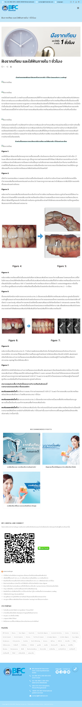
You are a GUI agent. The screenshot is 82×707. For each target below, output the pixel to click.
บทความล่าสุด (8, 571)
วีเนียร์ (13, 653)
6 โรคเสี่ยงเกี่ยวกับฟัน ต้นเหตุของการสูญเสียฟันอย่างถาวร (21, 613)
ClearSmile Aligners (42, 633)
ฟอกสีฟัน (70, 645)
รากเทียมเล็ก (6, 653)
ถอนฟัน (46, 645)
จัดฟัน (74, 641)
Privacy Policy (38, 704)
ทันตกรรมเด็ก (54, 645)
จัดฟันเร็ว (15, 645)
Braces (14, 633)
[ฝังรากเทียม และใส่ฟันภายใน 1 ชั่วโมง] (41, 42)
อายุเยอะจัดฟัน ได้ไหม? (10, 618)
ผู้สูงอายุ (63, 645)
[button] (75, 669)
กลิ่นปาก (60, 641)
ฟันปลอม (5, 649)
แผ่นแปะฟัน (31, 653)
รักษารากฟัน (43, 649)
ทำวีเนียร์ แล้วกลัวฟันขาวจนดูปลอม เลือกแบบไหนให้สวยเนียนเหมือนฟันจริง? (25, 575)
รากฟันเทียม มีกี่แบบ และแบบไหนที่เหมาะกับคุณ (21, 506)
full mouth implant (38, 637)
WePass (52, 641)
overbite (25, 641)
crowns (67, 633)
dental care (75, 633)
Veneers (45, 641)
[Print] (12, 66)
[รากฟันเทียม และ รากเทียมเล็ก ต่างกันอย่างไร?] (21, 449)
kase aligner (75, 637)
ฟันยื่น (22, 649)
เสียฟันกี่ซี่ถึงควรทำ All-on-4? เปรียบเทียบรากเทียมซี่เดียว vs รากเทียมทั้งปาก (26, 578)
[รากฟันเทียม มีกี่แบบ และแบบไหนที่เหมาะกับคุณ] (21, 487)
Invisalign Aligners (52, 637)
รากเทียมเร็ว (72, 649)
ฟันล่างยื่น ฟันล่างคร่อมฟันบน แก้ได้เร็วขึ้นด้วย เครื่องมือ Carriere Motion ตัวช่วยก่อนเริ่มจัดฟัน (31, 586)
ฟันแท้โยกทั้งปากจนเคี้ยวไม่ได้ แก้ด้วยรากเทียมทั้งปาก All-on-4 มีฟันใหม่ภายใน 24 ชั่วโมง (29, 581)
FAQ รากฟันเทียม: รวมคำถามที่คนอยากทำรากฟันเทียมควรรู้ (20, 589)
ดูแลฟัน (39, 645)
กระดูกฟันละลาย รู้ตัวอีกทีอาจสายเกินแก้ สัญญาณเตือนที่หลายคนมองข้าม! (25, 597)
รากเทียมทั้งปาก (62, 649)
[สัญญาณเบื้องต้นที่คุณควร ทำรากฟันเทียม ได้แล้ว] (61, 449)
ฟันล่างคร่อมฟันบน (32, 649)
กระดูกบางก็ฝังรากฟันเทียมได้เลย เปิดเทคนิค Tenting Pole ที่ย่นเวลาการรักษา (26, 599)
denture (28, 637)
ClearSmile (31, 633)
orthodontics (16, 641)
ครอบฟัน (67, 641)
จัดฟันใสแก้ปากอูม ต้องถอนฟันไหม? (14, 594)
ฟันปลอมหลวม (14, 649)
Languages (60, 2)
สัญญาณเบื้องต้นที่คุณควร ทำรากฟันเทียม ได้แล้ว (61, 467)
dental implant (7, 637)
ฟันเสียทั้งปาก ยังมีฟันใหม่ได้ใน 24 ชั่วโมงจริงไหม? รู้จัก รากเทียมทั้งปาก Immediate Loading (30, 591)
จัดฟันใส (32, 645)
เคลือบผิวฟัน (21, 653)
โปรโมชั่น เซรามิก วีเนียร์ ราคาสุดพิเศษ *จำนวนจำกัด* (19, 610)
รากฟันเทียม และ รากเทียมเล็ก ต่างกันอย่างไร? (21, 467)
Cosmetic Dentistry (56, 633)
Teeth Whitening (35, 641)
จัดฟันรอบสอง (6, 645)
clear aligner (22, 633)
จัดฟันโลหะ (24, 645)
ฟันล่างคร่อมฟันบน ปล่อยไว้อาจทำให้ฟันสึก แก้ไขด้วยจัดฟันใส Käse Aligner (25, 583)
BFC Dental (6, 633)
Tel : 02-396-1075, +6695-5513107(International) (19, 2)
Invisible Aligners (64, 637)
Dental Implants (18, 637)
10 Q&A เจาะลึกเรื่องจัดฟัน (11, 616)
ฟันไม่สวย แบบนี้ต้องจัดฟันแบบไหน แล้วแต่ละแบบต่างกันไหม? (21, 621)
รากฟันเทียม (52, 649)
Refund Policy (48, 704)
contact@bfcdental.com (45, 2)
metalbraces (6, 641)
